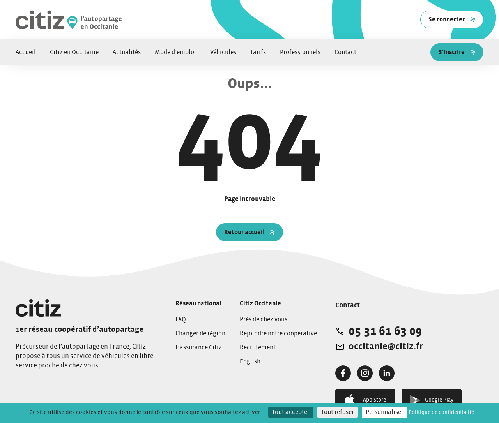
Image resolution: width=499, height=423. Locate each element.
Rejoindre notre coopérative (278, 333)
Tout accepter (291, 412)
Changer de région (200, 333)
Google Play (439, 400)
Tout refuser (337, 412)
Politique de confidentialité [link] (441, 412)
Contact (345, 52)
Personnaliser (384, 412)
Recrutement (258, 347)
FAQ (180, 319)
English (250, 361)
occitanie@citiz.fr (386, 346)
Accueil (26, 52)
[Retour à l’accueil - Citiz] (113, 19)
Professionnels (300, 52)
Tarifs (258, 52)
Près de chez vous (263, 319)
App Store (374, 400)
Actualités (127, 52)
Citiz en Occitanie (74, 52)
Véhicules (223, 52)
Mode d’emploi (175, 52)
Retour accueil (244, 232)
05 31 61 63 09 (385, 331)
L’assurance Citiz (198, 347)
